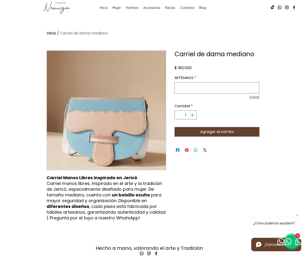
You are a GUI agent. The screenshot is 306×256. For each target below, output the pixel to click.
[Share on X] (205, 150)
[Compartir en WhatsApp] (196, 150)
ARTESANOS (185, 78)
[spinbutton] (185, 115)
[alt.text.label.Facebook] (294, 7)
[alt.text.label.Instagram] (286, 7)
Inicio (51, 33)
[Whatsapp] (279, 7)
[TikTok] (272, 7)
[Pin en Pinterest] (187, 150)
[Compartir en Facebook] (177, 150)
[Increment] (193, 115)
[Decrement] (178, 115)
